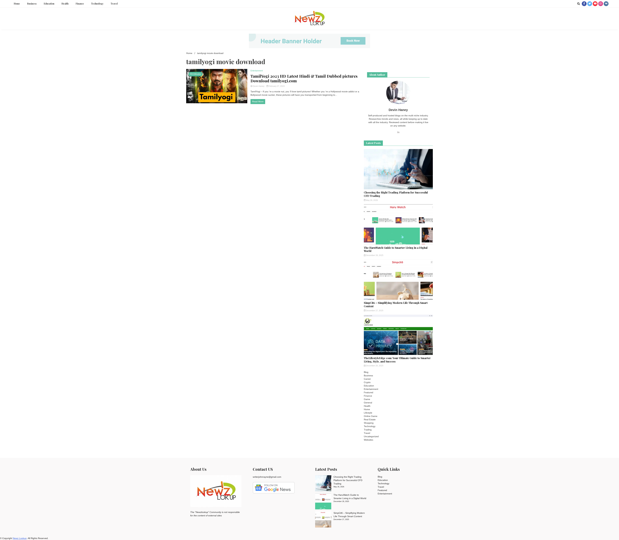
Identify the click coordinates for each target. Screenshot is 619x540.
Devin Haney (258, 86)
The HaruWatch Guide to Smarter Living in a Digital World (395, 249)
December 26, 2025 (374, 366)
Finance (80, 3)
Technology (97, 3)
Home (17, 3)
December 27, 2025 (374, 310)
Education (49, 3)
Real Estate (370, 419)
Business (32, 3)
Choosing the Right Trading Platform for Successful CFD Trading (396, 194)
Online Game (370, 416)
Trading (368, 429)
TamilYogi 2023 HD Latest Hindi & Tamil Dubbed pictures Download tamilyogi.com (304, 78)
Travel (114, 3)
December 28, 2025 (374, 255)
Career (367, 379)
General (368, 402)
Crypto (367, 382)
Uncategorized (371, 436)
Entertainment (257, 71)
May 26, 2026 (371, 200)
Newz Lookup (20, 538)
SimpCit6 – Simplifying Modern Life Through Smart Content (395, 304)
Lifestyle (368, 412)
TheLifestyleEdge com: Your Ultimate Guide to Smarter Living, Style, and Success (397, 359)
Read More (258, 101)
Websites (368, 440)
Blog (366, 372)
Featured (368, 392)
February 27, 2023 (276, 86)
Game (367, 399)
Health (65, 3)
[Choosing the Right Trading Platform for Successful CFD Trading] (323, 483)
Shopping (368, 423)
